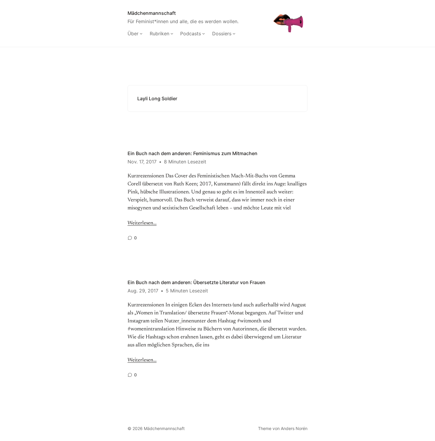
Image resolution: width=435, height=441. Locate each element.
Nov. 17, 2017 (142, 162)
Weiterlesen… (142, 223)
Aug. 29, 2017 (143, 291)
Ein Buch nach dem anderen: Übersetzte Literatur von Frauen (196, 282)
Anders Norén (294, 428)
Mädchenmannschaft (152, 13)
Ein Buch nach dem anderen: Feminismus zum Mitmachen (192, 153)
